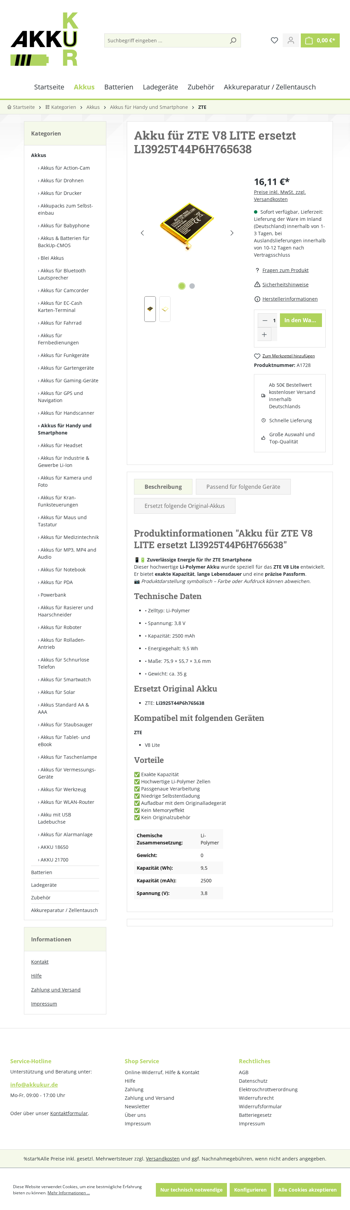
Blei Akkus (52, 258)
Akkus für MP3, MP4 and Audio (67, 553)
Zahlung (134, 1089)
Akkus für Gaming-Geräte (69, 380)
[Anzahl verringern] (265, 320)
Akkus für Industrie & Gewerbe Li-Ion (63, 461)
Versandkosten (163, 1158)
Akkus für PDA (57, 582)
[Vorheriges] (142, 233)
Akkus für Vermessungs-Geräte (67, 773)
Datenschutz (253, 1081)
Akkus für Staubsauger (67, 724)
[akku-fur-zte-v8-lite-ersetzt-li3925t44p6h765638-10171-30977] (187, 226)
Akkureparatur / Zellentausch (64, 910)
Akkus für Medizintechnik (70, 537)
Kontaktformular (69, 1113)
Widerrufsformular (260, 1106)
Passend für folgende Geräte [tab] (243, 486)
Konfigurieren (250, 1189)
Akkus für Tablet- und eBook (64, 741)
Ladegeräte (44, 885)
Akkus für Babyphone (65, 225)
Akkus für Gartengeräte (67, 368)
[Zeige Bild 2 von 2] (192, 286)
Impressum (44, 1003)
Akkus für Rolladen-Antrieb (61, 643)
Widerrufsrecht (256, 1098)
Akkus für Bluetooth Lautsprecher (62, 274)
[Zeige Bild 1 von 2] (182, 286)
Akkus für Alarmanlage (67, 834)
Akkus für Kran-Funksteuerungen (58, 501)
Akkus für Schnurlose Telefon (63, 663)
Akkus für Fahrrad (61, 322)
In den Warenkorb (303, 320)
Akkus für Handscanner (67, 413)
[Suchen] (233, 40)
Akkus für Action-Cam (65, 168)
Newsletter (137, 1106)
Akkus (38, 155)
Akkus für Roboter (61, 627)
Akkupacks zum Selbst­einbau (65, 209)
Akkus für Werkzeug (63, 789)
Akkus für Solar (58, 692)
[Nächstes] (232, 233)
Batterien (41, 872)
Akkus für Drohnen (62, 180)
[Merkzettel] (274, 40)
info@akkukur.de (34, 1084)
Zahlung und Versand (56, 989)
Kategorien (63, 107)
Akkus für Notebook (63, 569)
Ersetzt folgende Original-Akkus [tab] (185, 506)
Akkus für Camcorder (65, 290)
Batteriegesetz (255, 1115)
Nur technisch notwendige (191, 1189)
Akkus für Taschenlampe (69, 757)
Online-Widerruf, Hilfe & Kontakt (162, 1072)
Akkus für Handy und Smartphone (65, 429)
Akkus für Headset (61, 445)
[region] (187, 248)
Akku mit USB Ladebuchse (54, 818)
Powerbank (53, 595)
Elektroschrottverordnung (268, 1089)
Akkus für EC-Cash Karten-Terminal (60, 306)
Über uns (135, 1115)
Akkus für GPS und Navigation (60, 396)
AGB (243, 1072)
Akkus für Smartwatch (66, 679)
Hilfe (36, 975)
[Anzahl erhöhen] (264, 334)
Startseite (23, 107)
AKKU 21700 (54, 859)
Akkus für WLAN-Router (67, 802)
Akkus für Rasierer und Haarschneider (65, 611)
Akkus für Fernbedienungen (58, 339)
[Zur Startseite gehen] (44, 39)
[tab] (163, 487)
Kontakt (40, 961)
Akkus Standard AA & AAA (63, 708)
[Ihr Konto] (291, 40)
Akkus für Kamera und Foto (65, 481)
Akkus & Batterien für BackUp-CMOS (64, 241)
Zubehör (41, 897)
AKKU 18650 (54, 847)
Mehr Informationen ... (69, 1193)
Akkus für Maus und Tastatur (62, 521)
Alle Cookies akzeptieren (307, 1189)
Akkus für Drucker (61, 193)
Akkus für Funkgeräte (65, 355)
